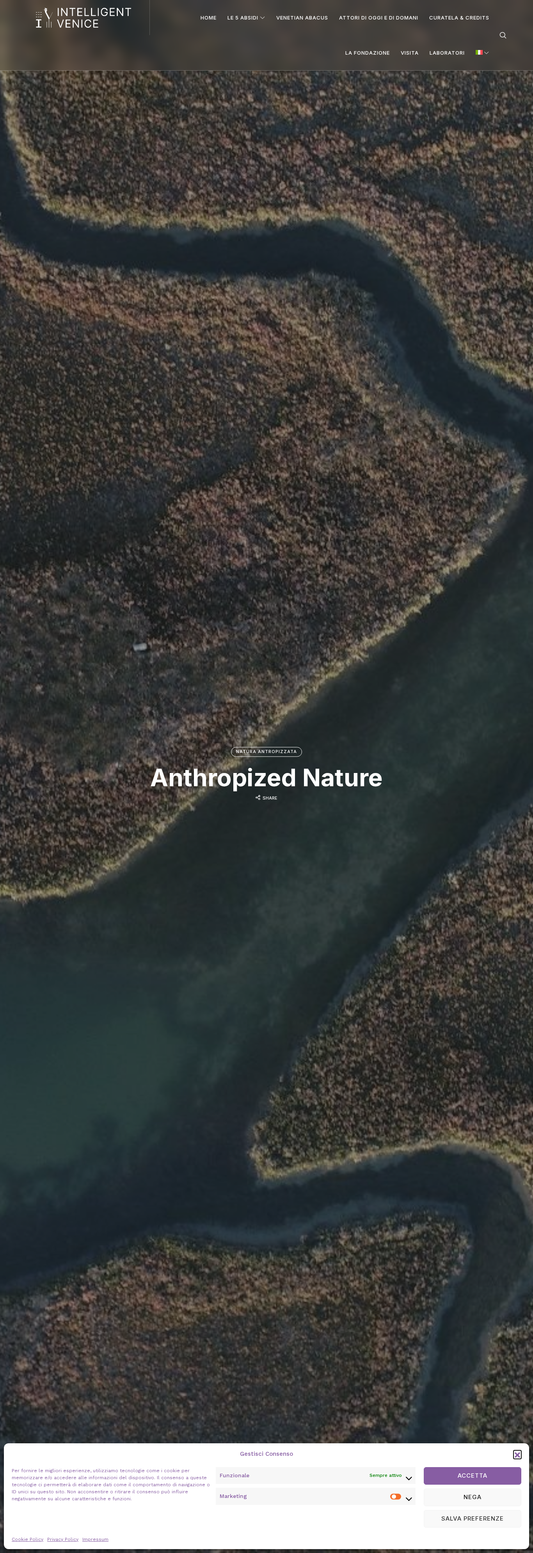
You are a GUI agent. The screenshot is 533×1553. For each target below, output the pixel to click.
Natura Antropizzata (266, 751)
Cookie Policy (27, 1539)
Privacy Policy (62, 1539)
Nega (472, 1497)
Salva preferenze (472, 1518)
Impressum (95, 1539)
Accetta (472, 1475)
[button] (517, 1454)
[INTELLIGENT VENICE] (83, 17)
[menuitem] (482, 52)
